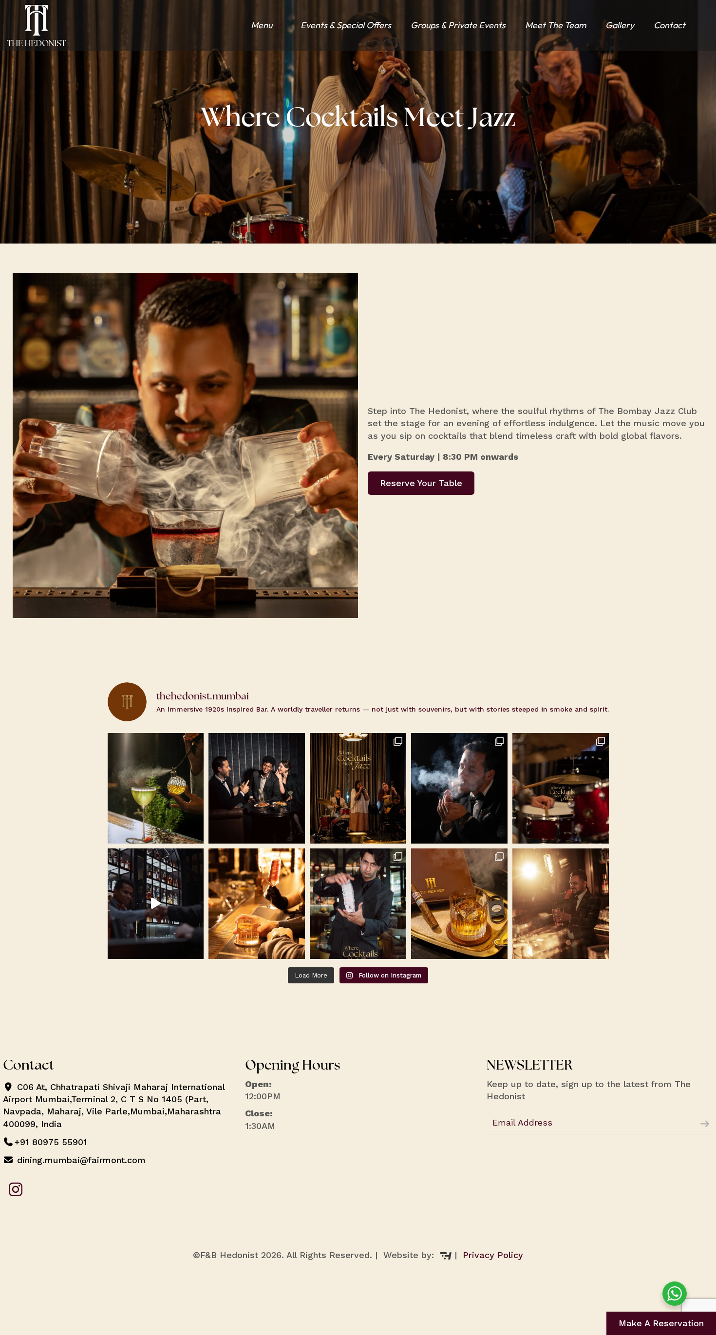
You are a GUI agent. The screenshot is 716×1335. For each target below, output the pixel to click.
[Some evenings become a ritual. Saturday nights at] (560, 788)
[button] (23, 446)
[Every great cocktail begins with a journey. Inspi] (560, 903)
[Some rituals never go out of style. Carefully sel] (459, 788)
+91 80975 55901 (50, 1142)
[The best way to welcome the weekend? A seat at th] (256, 788)
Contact (669, 25)
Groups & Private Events (458, 25)
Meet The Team (555, 25)
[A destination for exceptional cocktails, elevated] (156, 903)
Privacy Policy (493, 1255)
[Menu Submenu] (281, 25)
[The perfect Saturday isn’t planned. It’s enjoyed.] (358, 788)
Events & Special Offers (346, 25)
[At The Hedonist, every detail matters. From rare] (459, 903)
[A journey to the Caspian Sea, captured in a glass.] (156, 788)
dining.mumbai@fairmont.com (80, 1160)
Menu (261, 25)
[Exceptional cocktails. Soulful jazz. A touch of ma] (358, 903)
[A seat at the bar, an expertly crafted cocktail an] (256, 903)
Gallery (619, 25)
